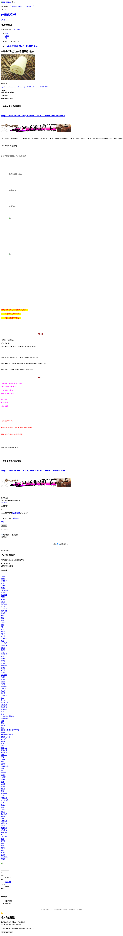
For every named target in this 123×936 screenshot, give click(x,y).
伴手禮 (3, 622)
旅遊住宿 (16, 518)
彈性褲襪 (4, 793)
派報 (2, 757)
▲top (2, 522)
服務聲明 (79, 909)
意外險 (3, 700)
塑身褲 (3, 855)
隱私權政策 (72, 909)
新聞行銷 (4, 836)
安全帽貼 (4, 595)
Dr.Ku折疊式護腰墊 (7, 716)
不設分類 (16, 29)
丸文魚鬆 (4, 798)
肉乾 (2, 627)
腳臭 (2, 583)
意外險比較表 (5, 702)
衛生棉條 (4, 828)
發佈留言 (4, 537)
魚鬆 (2, 615)
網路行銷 (4, 832)
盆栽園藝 (4, 709)
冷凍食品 (4, 638)
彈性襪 (3, 789)
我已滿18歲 (5, 932)
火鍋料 (3, 634)
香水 (2, 846)
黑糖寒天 (4, 732)
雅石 (2, 711)
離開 (11, 932)
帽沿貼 (3, 579)
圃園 (2, 850)
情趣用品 (4, 814)
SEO (2, 743)
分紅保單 (4, 705)
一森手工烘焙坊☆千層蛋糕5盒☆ (21, 46)
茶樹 (2, 843)
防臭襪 (3, 588)
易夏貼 (3, 597)
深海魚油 (4, 695)
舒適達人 (4, 830)
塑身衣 (3, 852)
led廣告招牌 (5, 766)
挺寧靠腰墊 (4, 718)
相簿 (6, 33)
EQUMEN (4, 857)
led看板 (3, 777)
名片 (6, 38)
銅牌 (2, 762)
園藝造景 (4, 707)
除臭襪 (3, 585)
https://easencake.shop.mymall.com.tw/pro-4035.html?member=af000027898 (24, 87)
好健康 (3, 684)
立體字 (3, 759)
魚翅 (2, 641)
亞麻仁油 (4, 688)
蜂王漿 (3, 691)
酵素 (2, 698)
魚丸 (2, 629)
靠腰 (2, 721)
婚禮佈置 (4, 750)
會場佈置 (4, 752)
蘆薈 (2, 839)
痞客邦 (14, 513)
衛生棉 (3, 825)
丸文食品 (4, 608)
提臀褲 (3, 859)
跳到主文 (4, 20)
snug (2, 652)
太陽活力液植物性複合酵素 (10, 730)
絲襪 (2, 795)
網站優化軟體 (5, 737)
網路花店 (4, 748)
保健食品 (4, 686)
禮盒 (2, 620)
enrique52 (4, 502)
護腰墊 (3, 725)
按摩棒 (3, 816)
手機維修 (4, 823)
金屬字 (3, 764)
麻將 (2, 802)
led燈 (2, 768)
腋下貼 (3, 599)
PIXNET (47, 909)
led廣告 (3, 772)
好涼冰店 (4, 592)
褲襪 (2, 791)
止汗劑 (3, 602)
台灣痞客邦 (8, 15)
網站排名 (4, 741)
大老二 (3, 805)
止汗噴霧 (4, 604)
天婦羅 (3, 632)
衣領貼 (3, 576)
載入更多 (4, 525)
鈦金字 (3, 775)
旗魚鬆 (3, 613)
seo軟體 (3, 739)
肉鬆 (2, 618)
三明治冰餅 (4, 590)
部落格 (7, 36)
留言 (18, 513)
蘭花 (2, 714)
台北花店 (4, 755)
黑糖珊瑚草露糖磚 (7, 734)
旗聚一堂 (4, 611)
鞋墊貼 (3, 606)
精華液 (3, 841)
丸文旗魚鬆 (4, 800)
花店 (2, 745)
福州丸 (3, 636)
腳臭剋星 (4, 581)
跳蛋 (2, 818)
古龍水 (3, 848)
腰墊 (2, 723)
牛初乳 (3, 693)
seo (2, 834)
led (2, 770)
